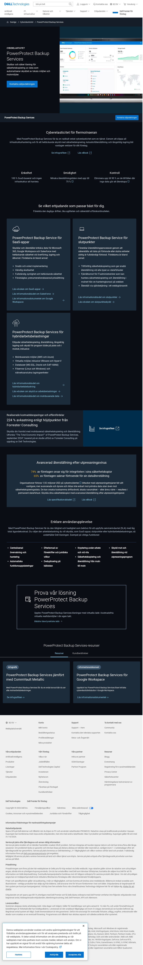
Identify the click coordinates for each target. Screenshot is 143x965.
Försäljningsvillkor (42, 808)
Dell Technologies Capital (49, 767)
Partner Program (79, 767)
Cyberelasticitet (26, 22)
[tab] (59, 653)
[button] (84, 4)
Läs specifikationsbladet (59, 499)
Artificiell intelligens (14, 757)
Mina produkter (45, 743)
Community (109, 728)
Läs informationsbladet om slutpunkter (97, 297)
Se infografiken (59, 152)
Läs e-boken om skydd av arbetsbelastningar (34, 391)
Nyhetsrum (43, 777)
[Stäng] (83, 926)
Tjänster (9, 772)
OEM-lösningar (78, 762)
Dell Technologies (13, 801)
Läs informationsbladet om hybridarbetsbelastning (26, 385)
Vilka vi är (43, 757)
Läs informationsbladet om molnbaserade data (35, 396)
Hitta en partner (78, 757)
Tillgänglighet (84, 813)
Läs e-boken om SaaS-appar (26, 289)
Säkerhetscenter (111, 777)
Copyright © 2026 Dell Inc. (17, 808)
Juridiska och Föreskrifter (61, 813)
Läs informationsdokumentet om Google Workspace (32, 300)
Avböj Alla (54, 955)
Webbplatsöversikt (14, 729)
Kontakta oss (110, 733)
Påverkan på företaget (48, 787)
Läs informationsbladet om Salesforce (31, 294)
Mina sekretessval (80, 808)
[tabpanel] (71, 686)
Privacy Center (110, 772)
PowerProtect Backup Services (19, 117)
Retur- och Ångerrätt (80, 738)
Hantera (18, 955)
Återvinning (43, 782)
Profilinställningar (46, 738)
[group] (36, 682)
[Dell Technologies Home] (16, 4)
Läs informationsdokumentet (92, 697)
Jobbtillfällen (44, 762)
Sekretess (61, 808)
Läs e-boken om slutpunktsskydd (94, 302)
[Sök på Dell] (70, 4)
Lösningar (10, 767)
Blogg (106, 757)
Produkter (10, 762)
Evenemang (109, 762)
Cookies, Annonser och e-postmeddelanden (24, 813)
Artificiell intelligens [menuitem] (8, 12)
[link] (100, 4)
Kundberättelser (46, 792)
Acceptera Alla (74, 955)
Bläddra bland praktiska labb (46, 621)
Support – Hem (78, 728)
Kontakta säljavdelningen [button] (22, 84)
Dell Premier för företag (126, 12)
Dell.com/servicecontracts (35, 853)
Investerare (43, 772)
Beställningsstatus (47, 733)
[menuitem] (31, 12)
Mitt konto (43, 728)
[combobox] (53, 4)
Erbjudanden (11, 777)
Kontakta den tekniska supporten (86, 733)
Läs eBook (83, 152)
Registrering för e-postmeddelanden (119, 767)
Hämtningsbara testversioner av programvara (118, 783)
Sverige (13, 22)
